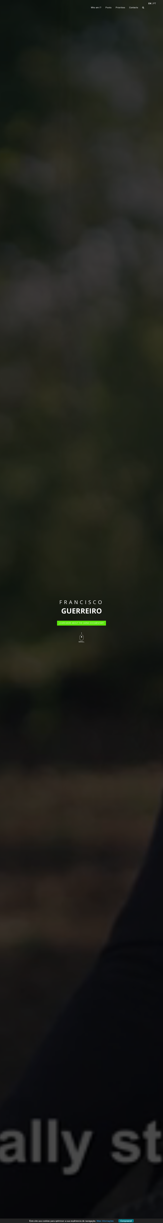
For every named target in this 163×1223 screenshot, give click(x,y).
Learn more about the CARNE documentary (81, 623)
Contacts (133, 7)
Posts (108, 7)
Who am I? (96, 7)
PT (154, 3)
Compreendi (126, 1220)
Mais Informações (105, 1220)
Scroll (81, 642)
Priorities (120, 7)
